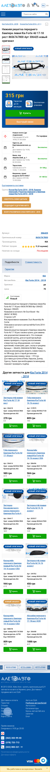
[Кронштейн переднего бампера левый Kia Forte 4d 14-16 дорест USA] (37, 440)
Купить (27, 113)
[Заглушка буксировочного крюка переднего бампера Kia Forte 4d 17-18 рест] (13, 495)
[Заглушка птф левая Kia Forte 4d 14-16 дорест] (37, 550)
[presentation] (14, 67)
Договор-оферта (8, 755)
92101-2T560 (11, 667)
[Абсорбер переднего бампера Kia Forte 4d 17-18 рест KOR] (37, 606)
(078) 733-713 (12, 742)
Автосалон (31, 706)
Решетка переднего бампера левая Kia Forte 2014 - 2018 (27, 193)
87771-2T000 (40, 667)
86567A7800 (42, 237)
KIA (44, 276)
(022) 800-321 (14, 747)
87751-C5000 (26, 667)
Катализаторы (32, 708)
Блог (28, 716)
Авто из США (31, 700)
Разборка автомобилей (36, 703)
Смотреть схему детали (15, 199)
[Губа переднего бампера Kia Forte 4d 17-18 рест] (13, 440)
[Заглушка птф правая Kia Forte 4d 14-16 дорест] (37, 495)
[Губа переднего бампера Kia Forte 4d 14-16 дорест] (37, 388)
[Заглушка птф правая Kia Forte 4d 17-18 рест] (13, 388)
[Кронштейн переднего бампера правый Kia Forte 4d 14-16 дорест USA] (13, 550)
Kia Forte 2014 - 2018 (35, 280)
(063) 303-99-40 (13, 738)
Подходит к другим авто (16, 206)
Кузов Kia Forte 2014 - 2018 (21, 190)
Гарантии (5, 703)
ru (43, 6)
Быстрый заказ (25, 121)
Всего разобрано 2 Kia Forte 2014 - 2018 (22, 212)
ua (47, 6)
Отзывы (4, 706)
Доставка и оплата (9, 700)
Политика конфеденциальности (15, 752)
